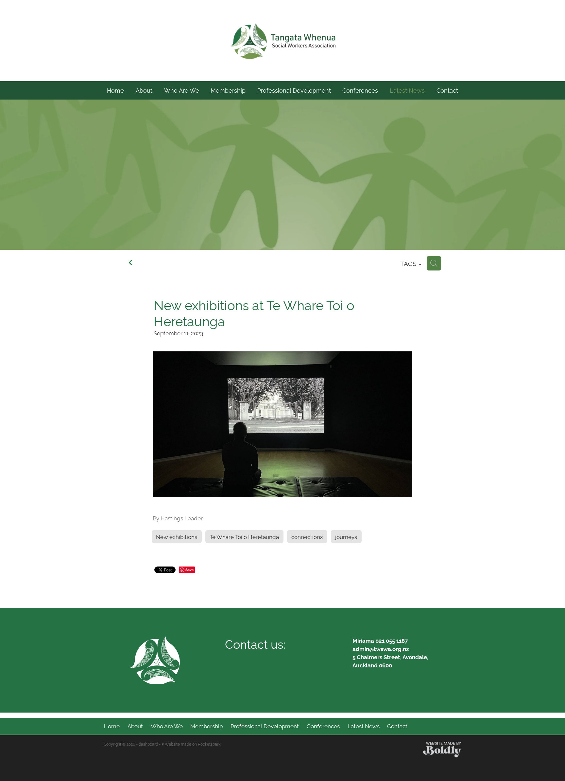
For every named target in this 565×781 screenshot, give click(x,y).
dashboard (148, 744)
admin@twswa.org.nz (380, 648)
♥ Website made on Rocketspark (191, 744)
